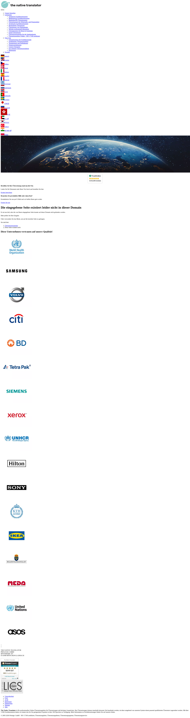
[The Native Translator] (21, 8)
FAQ (6, 698)
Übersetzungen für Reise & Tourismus (21, 31)
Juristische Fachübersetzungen (18, 16)
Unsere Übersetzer (14, 47)
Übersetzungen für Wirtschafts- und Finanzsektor (24, 22)
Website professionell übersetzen (19, 29)
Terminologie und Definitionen (18, 43)
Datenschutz (8, 703)
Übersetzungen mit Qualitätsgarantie (20, 40)
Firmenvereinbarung (15, 45)
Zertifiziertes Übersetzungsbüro (18, 41)
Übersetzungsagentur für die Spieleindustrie (22, 34)
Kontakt (7, 52)
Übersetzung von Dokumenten (18, 27)
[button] (95, 178)
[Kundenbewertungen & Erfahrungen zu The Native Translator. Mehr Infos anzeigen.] (10, 679)
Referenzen (12, 50)
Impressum (8, 702)
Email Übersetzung (15, 32)
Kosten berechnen (6, 192)
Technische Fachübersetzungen (18, 24)
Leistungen (8, 15)
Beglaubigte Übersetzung (17, 25)
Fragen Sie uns (5, 202)
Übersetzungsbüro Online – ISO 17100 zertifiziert (24, 36)
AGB (6, 700)
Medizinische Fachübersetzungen (19, 18)
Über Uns (8, 38)
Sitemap (7, 705)
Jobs (6, 707)
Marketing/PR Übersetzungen (18, 20)
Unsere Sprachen (10, 13)
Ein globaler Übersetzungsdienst (19, 48)
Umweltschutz (9, 696)
